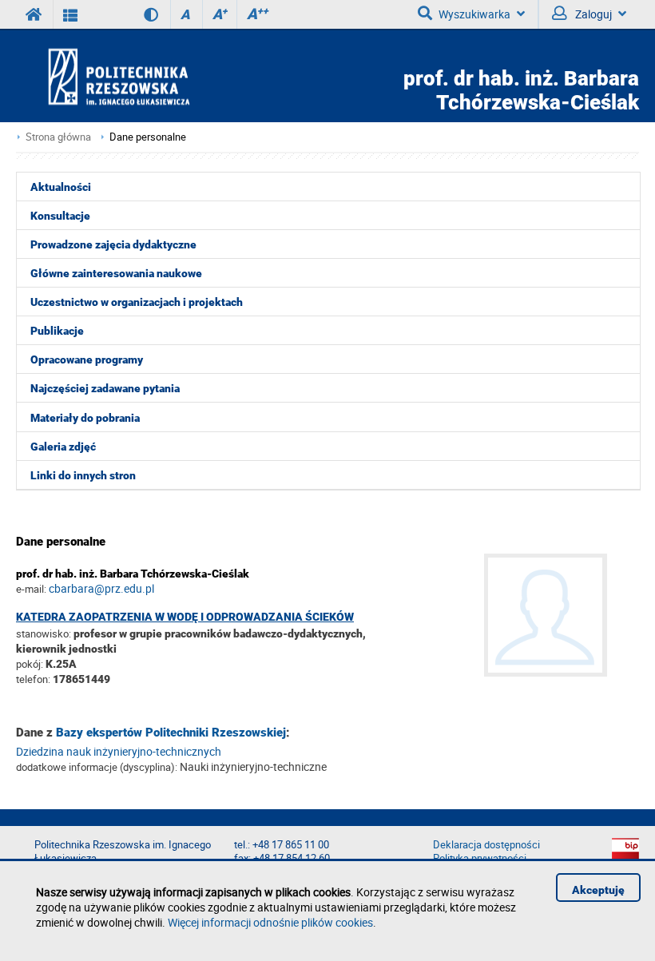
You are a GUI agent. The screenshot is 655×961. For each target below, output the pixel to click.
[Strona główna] (164, 76)
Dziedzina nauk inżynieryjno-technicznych (118, 751)
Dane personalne (147, 137)
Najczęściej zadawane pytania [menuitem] (105, 388)
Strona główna (58, 137)
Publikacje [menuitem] (57, 330)
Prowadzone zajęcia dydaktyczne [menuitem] (113, 244)
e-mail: (31, 589)
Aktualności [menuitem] (60, 187)
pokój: (31, 664)
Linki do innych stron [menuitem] (83, 475)
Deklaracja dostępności (486, 845)
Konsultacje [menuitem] (60, 215)
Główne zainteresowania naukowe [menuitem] (116, 273)
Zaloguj (592, 14)
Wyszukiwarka (474, 14)
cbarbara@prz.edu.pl (101, 588)
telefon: (33, 679)
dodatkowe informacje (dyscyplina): (96, 767)
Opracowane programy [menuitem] (86, 359)
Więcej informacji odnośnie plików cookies (270, 922)
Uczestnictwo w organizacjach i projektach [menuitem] (136, 302)
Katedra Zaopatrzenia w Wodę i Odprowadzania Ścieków (185, 616)
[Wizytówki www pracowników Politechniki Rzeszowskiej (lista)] (71, 14)
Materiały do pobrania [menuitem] (85, 417)
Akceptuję (598, 890)
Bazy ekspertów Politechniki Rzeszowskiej (171, 732)
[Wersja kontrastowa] (139, 14)
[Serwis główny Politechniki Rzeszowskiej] (34, 14)
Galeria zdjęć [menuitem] (63, 446)
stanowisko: (43, 633)
